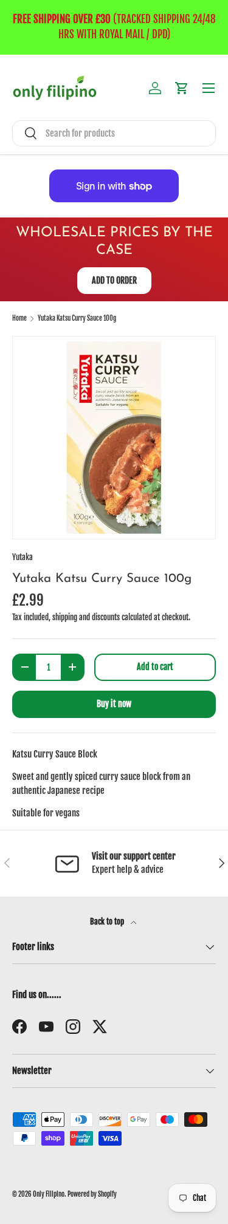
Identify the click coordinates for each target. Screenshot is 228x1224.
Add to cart (155, 667)
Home (19, 318)
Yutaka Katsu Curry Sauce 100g (77, 318)
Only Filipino (48, 1194)
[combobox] (114, 133)
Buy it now (114, 704)
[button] (181, 88)
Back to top (108, 921)
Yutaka (22, 557)
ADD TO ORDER (114, 280)
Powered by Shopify (92, 1194)
